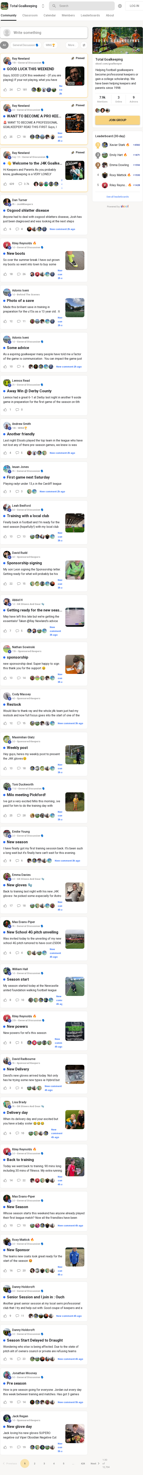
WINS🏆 (50, 45)
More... (72, 45)
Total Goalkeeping (109, 59)
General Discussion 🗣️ (26, 45)
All (4, 45)
